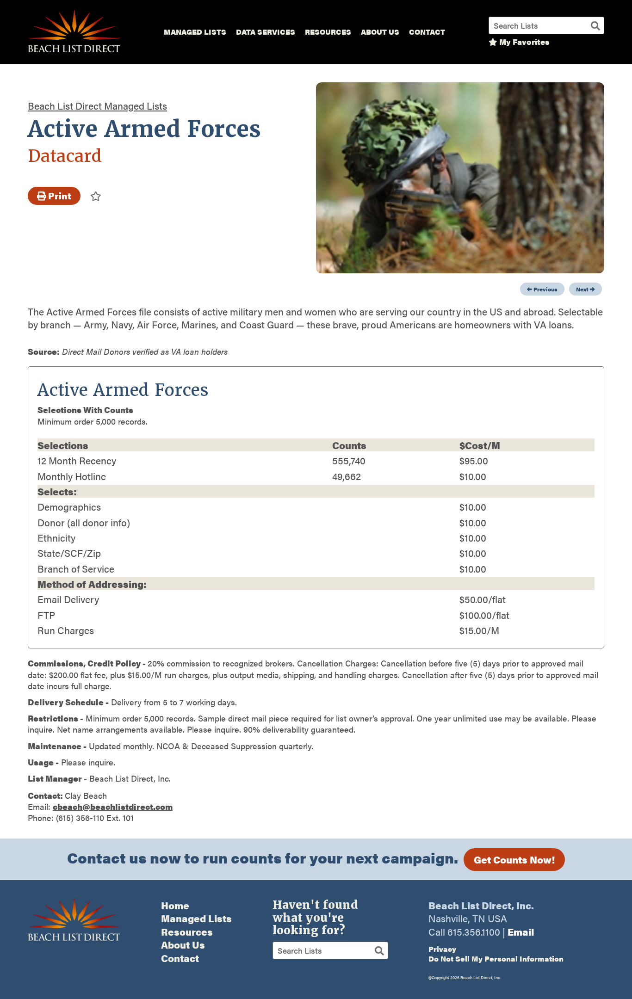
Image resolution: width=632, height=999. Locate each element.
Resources (328, 32)
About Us (380, 32)
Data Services (265, 32)
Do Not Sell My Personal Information (496, 958)
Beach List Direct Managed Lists (97, 105)
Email (521, 931)
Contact (427, 32)
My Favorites (523, 41)
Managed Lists (195, 32)
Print (58, 195)
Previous (545, 289)
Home (175, 905)
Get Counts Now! (514, 859)
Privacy (442, 949)
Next (583, 289)
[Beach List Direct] (74, 51)
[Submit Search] (595, 25)
